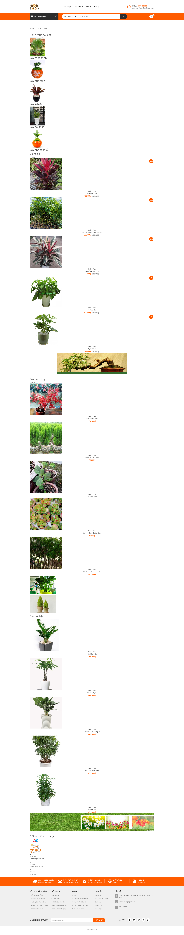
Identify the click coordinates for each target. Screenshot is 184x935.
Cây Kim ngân (92, 693)
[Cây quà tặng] (92, 69)
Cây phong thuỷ (39, 150)
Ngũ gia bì (92, 349)
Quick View (92, 191)
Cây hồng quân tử (92, 271)
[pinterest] (139, 920)
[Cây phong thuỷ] (92, 138)
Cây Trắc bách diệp (92, 457)
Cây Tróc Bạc (92, 310)
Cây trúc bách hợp (92, 771)
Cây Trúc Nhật (92, 809)
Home (32, 29)
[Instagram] (143, 920)
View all (32, 157)
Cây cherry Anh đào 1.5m (92, 572)
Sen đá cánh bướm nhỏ (92, 533)
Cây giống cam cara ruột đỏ (92, 232)
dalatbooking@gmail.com (145, 8)
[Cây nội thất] (92, 115)
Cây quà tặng (37, 81)
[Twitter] (134, 920)
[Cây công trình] (92, 46)
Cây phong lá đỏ (92, 419)
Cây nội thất (37, 127)
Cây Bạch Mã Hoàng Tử (92, 732)
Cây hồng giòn (92, 496)
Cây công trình (38, 58)
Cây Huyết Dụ (92, 193)
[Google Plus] (148, 920)
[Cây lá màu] (92, 92)
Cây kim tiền (92, 654)
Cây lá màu (36, 104)
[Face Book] (129, 920)
